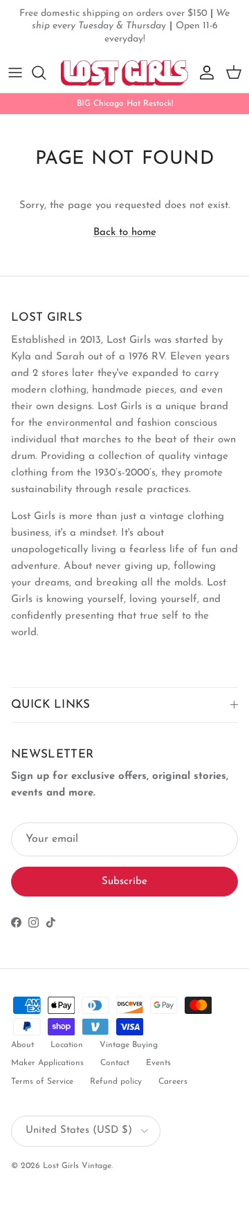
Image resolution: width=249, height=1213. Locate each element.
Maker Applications (47, 1063)
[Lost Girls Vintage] (124, 73)
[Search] (45, 72)
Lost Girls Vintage (77, 1166)
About (22, 1045)
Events (158, 1063)
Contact (114, 1063)
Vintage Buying (129, 1045)
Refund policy (116, 1082)
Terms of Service (42, 1082)
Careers (172, 1082)
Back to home (124, 232)
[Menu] (15, 72)
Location (66, 1045)
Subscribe (124, 881)
